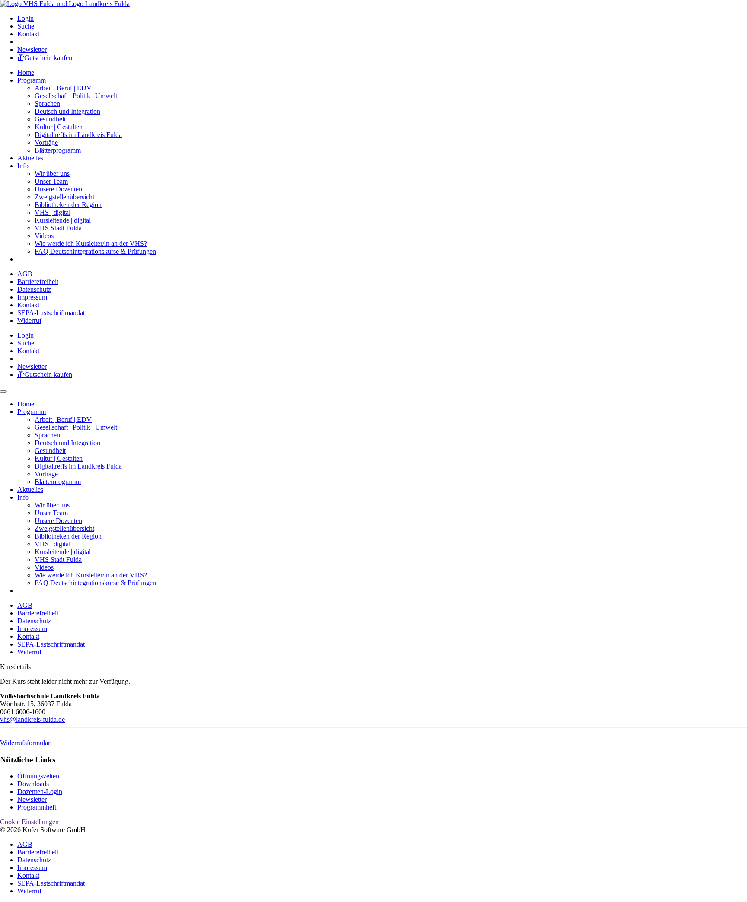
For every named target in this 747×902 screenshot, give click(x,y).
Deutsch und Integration (67, 111)
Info (23, 165)
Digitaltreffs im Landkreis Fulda (78, 134)
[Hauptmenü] (3, 391)
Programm (31, 80)
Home (25, 72)
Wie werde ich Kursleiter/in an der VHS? (91, 243)
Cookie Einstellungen (29, 822)
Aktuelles (30, 158)
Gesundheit (50, 119)
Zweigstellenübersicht (64, 197)
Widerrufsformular (25, 742)
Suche (25, 26)
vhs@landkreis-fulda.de (32, 719)
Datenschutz (34, 289)
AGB (24, 273)
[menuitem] (382, 18)
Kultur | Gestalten (59, 127)
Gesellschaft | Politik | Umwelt (76, 95)
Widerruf (29, 320)
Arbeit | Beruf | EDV (63, 88)
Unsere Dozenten (58, 189)
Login (25, 18)
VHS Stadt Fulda (58, 228)
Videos (44, 235)
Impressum (32, 297)
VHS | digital (52, 212)
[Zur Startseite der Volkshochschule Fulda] (65, 3)
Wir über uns (52, 173)
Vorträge (46, 142)
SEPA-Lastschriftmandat (51, 312)
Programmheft (36, 807)
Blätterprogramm (58, 150)
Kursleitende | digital (63, 220)
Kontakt (28, 34)
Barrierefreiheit (37, 281)
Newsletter (32, 49)
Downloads (33, 783)
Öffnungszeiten (38, 776)
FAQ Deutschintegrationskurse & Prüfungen (95, 251)
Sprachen (47, 103)
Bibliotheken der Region (68, 204)
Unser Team (51, 181)
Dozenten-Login (39, 791)
